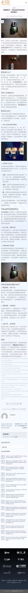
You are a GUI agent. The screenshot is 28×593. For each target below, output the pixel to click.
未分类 (14, 7)
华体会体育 (14, 591)
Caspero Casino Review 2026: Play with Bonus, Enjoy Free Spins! (7, 425)
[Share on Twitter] (12, 404)
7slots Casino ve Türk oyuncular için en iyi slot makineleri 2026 (16, 474)
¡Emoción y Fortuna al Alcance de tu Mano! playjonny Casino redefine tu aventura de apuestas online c (16, 515)
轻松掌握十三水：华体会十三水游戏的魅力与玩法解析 (21, 425)
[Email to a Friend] (15, 404)
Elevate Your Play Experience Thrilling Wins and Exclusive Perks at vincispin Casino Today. (16, 539)
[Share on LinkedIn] (20, 404)
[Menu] (26, 2)
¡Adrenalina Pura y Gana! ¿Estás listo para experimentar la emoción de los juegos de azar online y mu (16, 521)
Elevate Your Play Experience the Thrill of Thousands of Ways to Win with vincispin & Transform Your (16, 532)
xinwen (20, 16)
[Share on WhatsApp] (7, 404)
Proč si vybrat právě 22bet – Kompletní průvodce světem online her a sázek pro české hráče (15, 469)
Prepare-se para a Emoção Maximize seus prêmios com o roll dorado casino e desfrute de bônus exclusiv (16, 502)
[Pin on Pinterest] (18, 404)
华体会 (14, 345)
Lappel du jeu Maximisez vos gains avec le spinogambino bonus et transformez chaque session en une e (16, 480)
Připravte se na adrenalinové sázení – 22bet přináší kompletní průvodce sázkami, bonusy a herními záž (16, 462)
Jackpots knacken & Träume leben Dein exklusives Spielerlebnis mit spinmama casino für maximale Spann (15, 496)
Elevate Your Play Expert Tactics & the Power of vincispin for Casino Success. (15, 526)
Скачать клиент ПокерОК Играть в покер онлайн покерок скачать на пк (16, 456)
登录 (16, 437)
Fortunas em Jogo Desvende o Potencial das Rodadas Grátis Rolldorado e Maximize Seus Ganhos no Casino (16, 509)
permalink (24, 409)
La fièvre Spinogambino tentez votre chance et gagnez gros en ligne (16, 485)
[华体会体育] (8, 2)
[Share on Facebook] (10, 404)
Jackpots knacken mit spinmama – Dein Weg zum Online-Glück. (16, 490)
